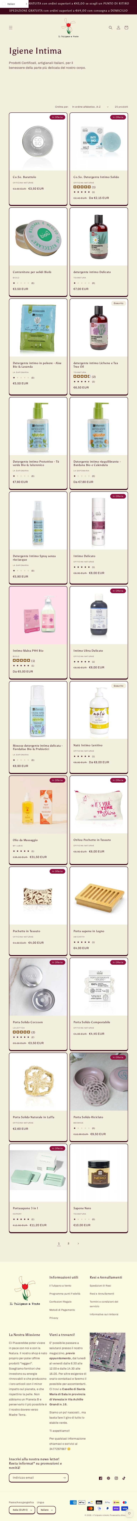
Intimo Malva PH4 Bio (28, 650)
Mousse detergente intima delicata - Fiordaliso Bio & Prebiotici (38, 747)
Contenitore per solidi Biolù (32, 272)
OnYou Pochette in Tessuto (92, 840)
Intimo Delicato (84, 556)
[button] (11, 28)
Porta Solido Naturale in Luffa (33, 1117)
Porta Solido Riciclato (88, 1117)
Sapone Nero (82, 1208)
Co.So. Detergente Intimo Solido (96, 177)
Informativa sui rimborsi (104, 1314)
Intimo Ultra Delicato (88, 650)
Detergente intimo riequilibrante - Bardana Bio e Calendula (97, 463)
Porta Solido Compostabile (91, 1022)
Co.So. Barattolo (24, 177)
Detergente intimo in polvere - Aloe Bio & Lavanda (37, 364)
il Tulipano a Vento (60, 1285)
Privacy (53, 1318)
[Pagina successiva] (78, 1243)
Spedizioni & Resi (100, 1285)
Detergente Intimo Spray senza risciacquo (34, 557)
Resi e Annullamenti (102, 1293)
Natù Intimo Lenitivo (87, 745)
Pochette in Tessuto (26, 931)
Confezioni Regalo (60, 1301)
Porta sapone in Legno (88, 931)
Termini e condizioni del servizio (104, 1304)
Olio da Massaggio (25, 840)
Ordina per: (61, 106)
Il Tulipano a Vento (101, 1515)
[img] (82, 187)
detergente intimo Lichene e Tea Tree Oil (95, 364)
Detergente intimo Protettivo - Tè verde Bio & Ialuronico (36, 463)
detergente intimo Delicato (92, 272)
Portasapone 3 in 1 (25, 1208)
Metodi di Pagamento (62, 1310)
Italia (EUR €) (20, 1510)
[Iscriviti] (64, 1477)
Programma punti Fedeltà (64, 1293)
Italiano (45, 1510)
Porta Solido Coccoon (28, 1022)
